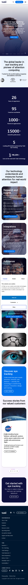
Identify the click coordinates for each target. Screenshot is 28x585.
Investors (4, 545)
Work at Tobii (5, 558)
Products (4, 525)
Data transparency (6, 555)
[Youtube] (22, 571)
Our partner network (6, 533)
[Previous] (11, 471)
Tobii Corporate (20, 512)
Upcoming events (6, 530)
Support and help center (7, 535)
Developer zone (5, 560)
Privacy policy (5, 576)
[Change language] (11, 513)
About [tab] (23, 278)
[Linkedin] (13, 571)
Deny (14, 307)
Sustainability (5, 563)
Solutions (4, 523)
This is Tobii (4, 520)
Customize (13, 302)
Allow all (14, 297)
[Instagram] (16, 571)
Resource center (5, 528)
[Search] (14, 513)
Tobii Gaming (5, 550)
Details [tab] (14, 278)
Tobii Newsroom (6, 553)
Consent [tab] (5, 278)
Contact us (19, 2)
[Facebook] (9, 571)
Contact (3, 538)
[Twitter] (19, 571)
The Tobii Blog (5, 548)
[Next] (17, 471)
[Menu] (25, 2)
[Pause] (25, 53)
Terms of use (12, 576)
